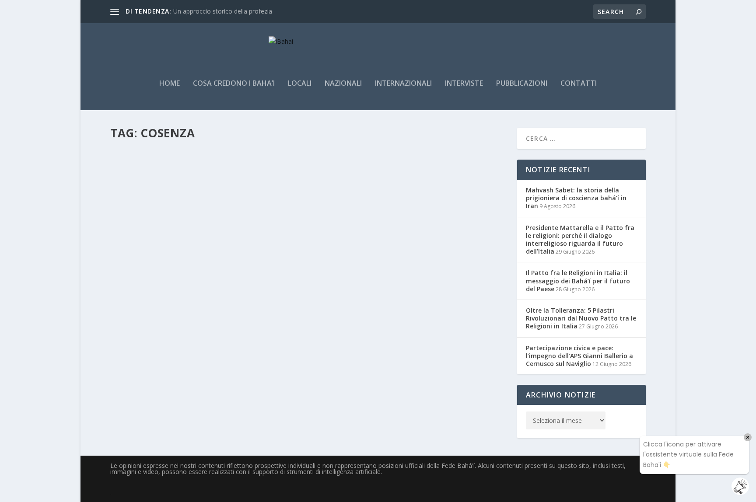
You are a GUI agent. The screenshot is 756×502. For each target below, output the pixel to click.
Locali (300, 84)
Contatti (578, 84)
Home (169, 84)
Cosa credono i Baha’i (234, 84)
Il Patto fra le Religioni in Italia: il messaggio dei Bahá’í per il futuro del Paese (578, 280)
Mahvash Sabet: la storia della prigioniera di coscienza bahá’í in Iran (576, 198)
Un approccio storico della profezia (222, 11)
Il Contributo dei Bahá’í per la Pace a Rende (207, 169)
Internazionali (403, 84)
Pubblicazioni (521, 84)
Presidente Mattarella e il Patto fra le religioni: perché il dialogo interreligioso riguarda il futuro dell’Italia (580, 239)
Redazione (138, 182)
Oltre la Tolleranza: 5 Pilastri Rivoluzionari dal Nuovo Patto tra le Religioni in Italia (581, 318)
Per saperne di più (153, 217)
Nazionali (343, 84)
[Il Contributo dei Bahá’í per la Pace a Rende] (233, 151)
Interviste (464, 84)
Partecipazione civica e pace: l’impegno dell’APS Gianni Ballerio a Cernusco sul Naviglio (579, 356)
